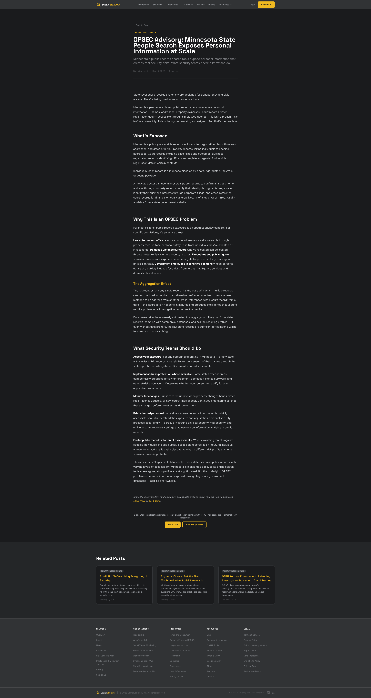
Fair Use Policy (251, 666)
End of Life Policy (252, 661)
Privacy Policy (250, 640)
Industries (173, 4)
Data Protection (251, 655)
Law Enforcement (178, 671)
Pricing (211, 4)
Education (174, 661)
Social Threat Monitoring (144, 645)
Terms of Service (252, 635)
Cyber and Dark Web (143, 661)
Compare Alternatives (217, 640)
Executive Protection (143, 650)
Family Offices (176, 676)
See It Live (266, 4)
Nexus (99, 645)
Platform (142, 4)
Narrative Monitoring (143, 666)
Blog (209, 635)
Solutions (157, 4)
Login (252, 4)
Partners (201, 4)
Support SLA (250, 650)
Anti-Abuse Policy (252, 671)
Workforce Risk (140, 640)
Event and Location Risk (144, 671)
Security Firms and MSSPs (182, 640)
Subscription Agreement (255, 645)
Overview (100, 635)
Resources (224, 4)
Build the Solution (194, 524)
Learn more (139, 501)
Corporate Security (179, 645)
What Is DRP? (213, 655)
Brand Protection (141, 655)
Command (101, 650)
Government (176, 666)
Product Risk (139, 635)
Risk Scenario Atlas (105, 655)
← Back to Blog (140, 25)
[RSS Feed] (273, 692)
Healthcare (175, 655)
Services (188, 4)
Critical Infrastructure (180, 650)
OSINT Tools (213, 645)
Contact (210, 676)
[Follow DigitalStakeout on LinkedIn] (268, 692)
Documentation (214, 661)
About (210, 666)
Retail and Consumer (180, 635)
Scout (99, 640)
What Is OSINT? (214, 650)
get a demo (154, 501)
